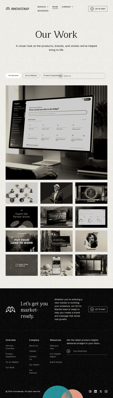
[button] (43, 7)
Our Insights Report (55, 355)
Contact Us (32, 357)
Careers (32, 351)
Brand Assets (56, 362)
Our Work (10, 367)
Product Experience (11, 355)
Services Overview (10, 347)
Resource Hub (54, 347)
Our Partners (33, 371)
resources (43, 11)
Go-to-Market (12, 362)
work (55, 7)
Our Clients (34, 365)
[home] (21, 8)
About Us (33, 346)
